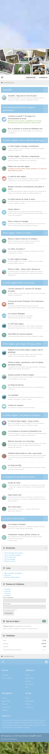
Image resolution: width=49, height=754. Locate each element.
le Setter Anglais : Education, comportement (23, 156)
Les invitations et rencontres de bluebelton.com (24, 431)
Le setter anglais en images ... (18, 259)
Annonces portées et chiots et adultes (21, 375)
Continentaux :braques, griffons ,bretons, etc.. (24, 534)
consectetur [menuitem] (29, 684)
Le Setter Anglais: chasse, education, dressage (23, 140)
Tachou (44, 649)
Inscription (7, 595)
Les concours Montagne (16, 314)
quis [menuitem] (27, 687)
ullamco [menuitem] (5, 710)
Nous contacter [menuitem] (7, 678)
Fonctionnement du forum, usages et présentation (19, 108)
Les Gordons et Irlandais (16, 524)
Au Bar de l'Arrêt (14, 483)
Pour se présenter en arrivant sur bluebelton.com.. (25, 129)
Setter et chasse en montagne (18, 221)
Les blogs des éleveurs (16, 385)
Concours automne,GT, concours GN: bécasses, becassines (24, 290)
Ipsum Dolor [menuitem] (30, 678)
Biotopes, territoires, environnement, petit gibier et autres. (26, 188)
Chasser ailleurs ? (14, 209)
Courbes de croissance (15, 405)
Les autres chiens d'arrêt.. (14, 518)
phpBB (13, 736)
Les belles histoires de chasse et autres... (22, 199)
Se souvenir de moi (9, 610)
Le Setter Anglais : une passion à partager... (22, 415)
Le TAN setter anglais (15, 324)
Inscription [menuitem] (30, 77)
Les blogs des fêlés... (15, 465)
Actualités (7, 90)
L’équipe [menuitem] (5, 675)
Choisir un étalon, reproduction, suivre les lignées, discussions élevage (26, 363)
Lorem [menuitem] (28, 675)
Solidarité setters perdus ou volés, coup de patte (25, 453)
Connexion (7, 593)
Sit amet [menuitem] (28, 681)
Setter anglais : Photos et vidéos (17, 233)
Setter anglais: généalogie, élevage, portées (22, 344)
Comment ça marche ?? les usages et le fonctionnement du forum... (21, 117)
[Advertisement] (24, 24)
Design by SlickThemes (9, 739)
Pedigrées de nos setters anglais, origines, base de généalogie (25, 351)
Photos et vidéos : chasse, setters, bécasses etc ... (25, 269)
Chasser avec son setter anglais (19, 166)
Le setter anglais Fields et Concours (19, 283)
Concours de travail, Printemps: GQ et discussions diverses (25, 302)
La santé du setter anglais (17, 176)
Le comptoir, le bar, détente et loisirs (19, 477)
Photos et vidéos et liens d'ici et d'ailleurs (22, 239)
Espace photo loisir (14, 495)
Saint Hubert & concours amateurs (20, 334)
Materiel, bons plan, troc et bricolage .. (22, 441)
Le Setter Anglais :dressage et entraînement (23, 146)
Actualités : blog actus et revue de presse (22, 96)
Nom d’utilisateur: (8, 597)
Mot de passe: (7, 603)
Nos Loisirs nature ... (15, 507)
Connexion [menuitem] (43, 77)
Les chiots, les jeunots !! (16, 249)
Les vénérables (13, 395)
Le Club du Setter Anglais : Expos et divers (23, 421)
